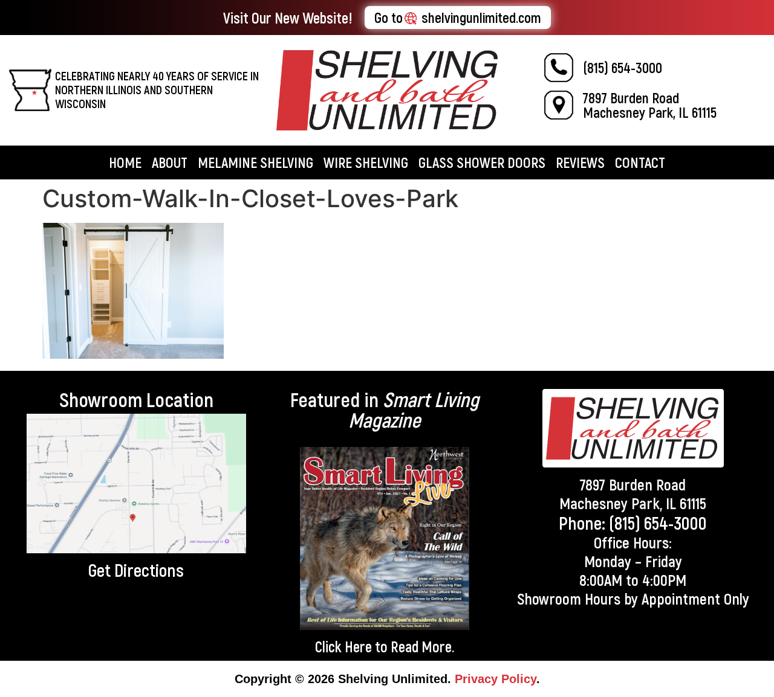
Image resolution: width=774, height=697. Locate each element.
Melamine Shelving (255, 162)
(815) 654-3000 (622, 67)
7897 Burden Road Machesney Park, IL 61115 (650, 105)
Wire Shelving (366, 162)
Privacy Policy (495, 679)
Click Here (343, 646)
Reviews (580, 162)
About (169, 162)
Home (125, 162)
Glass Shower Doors (481, 162)
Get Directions (136, 569)
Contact (640, 162)
